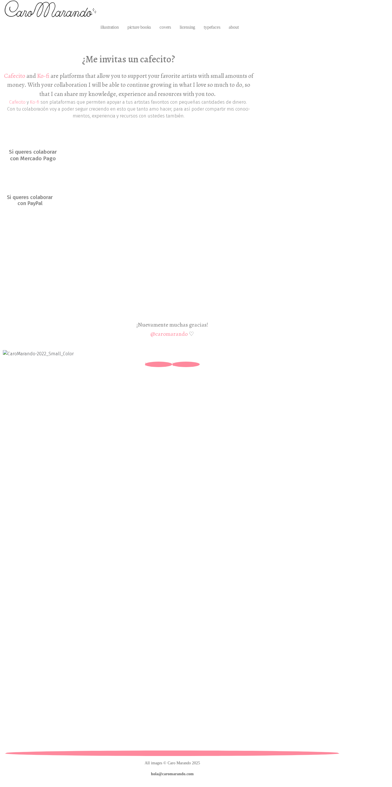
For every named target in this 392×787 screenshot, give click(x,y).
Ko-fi (43, 76)
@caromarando (169, 334)
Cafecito (14, 76)
